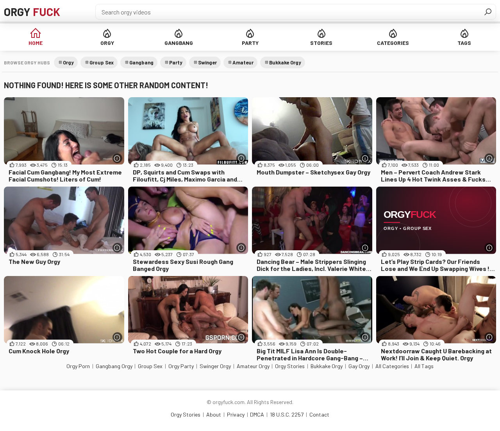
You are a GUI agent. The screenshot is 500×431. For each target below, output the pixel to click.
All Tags (424, 366)
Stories (321, 42)
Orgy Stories (290, 366)
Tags (464, 42)
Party (250, 42)
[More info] (117, 158)
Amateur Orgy (253, 366)
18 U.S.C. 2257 (287, 414)
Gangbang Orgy (114, 366)
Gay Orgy (359, 366)
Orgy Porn (78, 366)
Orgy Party (181, 366)
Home (36, 42)
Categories (393, 42)
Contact (319, 414)
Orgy (32, 11)
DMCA (257, 414)
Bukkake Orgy (285, 62)
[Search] (488, 12)
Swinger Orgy (215, 366)
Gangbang (178, 42)
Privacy (236, 414)
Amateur (243, 62)
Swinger (207, 62)
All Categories (392, 366)
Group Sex (101, 62)
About (213, 414)
